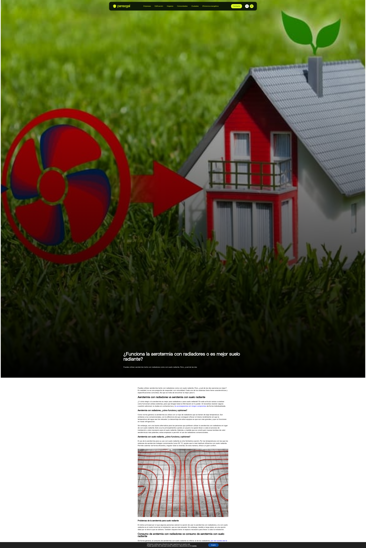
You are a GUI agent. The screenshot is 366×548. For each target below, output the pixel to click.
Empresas (147, 6)
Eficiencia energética (210, 6)
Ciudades (195, 6)
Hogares (170, 6)
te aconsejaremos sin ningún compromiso (190, 406)
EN (247, 6)
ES (251, 6)
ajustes (194, 546)
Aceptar (213, 545)
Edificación (159, 6)
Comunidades (182, 6)
